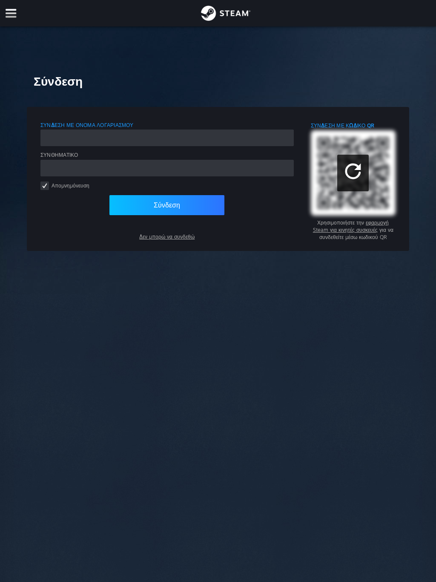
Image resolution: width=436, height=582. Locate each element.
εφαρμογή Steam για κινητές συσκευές (351, 226)
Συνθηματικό (59, 155)
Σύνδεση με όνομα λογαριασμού (87, 125)
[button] (353, 173)
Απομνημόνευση (70, 185)
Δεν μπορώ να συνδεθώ (167, 236)
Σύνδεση (167, 205)
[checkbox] (44, 186)
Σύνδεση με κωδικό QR (343, 125)
